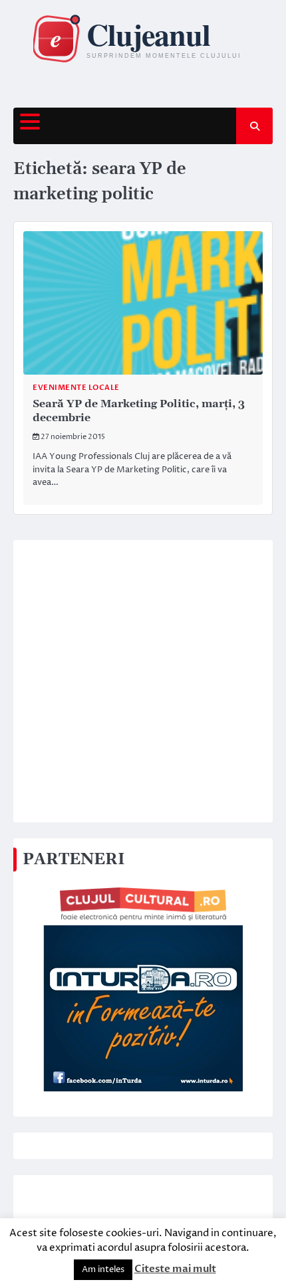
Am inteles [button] (103, 1269)
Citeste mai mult (175, 1268)
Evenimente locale (76, 387)
